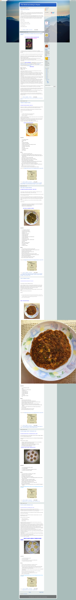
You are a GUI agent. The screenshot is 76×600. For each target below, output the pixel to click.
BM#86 (27, 274)
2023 (46, 78)
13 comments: (30, 588)
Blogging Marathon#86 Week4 (33, 426)
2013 (46, 73)
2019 (46, 77)
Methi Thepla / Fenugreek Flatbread (26, 187)
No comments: (31, 29)
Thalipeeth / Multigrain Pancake (25, 102)
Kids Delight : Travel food (23, 275)
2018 (46, 76)
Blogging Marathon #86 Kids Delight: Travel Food (33, 273)
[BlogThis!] (35, 29)
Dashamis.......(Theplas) (49, 58)
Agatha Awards (29, 65)
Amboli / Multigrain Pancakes (25, 278)
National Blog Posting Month (24, 9)
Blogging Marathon (24, 273)
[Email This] (34, 29)
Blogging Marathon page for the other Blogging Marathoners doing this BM (33, 168)
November (48, 79)
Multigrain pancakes (34, 427)
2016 (46, 74)
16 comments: (30, 272)
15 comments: (30, 425)
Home (30, 592)
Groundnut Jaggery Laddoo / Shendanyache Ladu (28, 431)
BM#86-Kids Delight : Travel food (32, 274)
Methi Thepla (28, 275)
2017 (46, 75)
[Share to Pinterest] (37, 29)
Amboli (23, 426)
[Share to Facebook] (36, 29)
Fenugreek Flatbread (39, 274)
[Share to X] (35, 181)
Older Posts (41, 592)
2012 (46, 72)
